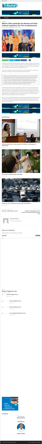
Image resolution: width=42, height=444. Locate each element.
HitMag (38, 442)
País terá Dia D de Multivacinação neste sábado (12, 174)
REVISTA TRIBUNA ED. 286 (9, 291)
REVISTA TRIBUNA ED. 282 (15, 307)
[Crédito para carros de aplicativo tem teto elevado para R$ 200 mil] (21, 202)
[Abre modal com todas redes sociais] (30, 60)
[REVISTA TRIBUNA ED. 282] (5, 307)
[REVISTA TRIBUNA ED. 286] (21, 238)
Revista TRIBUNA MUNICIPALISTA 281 (18, 313)
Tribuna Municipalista (12, 442)
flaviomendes (12, 27)
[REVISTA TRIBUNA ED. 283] (5, 301)
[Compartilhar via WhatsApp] (5, 60)
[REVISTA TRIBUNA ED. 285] (4, 294)
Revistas (3, 289)
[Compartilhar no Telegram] (17, 60)
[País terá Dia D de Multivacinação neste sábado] (21, 173)
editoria (9, 292)
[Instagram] (39, 0)
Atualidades (4, 21)
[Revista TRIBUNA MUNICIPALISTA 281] (5, 313)
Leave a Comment (18, 27)
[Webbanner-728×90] (21, 14)
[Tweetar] (11, 60)
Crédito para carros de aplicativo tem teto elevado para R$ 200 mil (16, 203)
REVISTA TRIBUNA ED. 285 (12, 294)
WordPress (34, 442)
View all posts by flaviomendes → (16, 220)
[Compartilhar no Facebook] (24, 60)
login (10, 232)
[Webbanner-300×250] (10, 410)
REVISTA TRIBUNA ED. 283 (15, 301)
